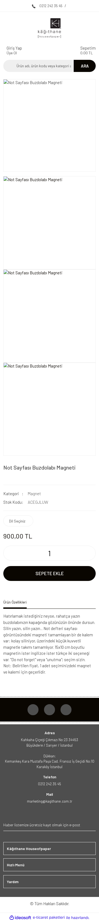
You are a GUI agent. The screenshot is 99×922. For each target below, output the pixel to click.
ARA (85, 65)
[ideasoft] (20, 918)
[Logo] (49, 28)
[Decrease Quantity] (8, 553)
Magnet (34, 493)
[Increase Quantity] (91, 553)
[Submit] (91, 825)
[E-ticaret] (49, 918)
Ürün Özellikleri (15, 602)
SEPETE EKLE (49, 573)
